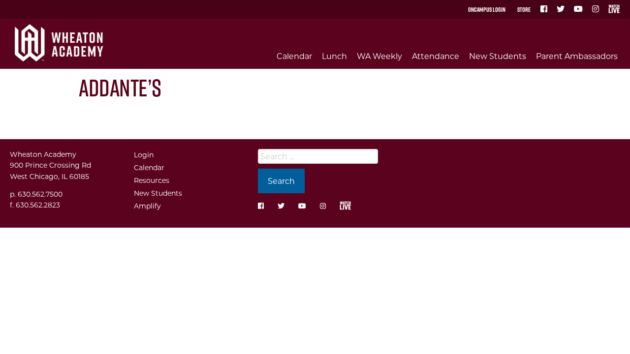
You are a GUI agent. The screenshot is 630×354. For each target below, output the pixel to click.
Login (144, 154)
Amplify (147, 205)
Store (524, 9)
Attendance (435, 56)
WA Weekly (379, 56)
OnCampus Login (486, 9)
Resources (151, 180)
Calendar (294, 56)
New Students (497, 56)
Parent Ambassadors (577, 56)
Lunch (334, 56)
